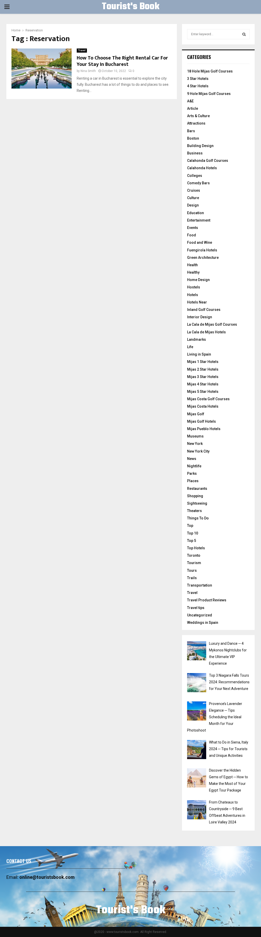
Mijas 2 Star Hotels (202, 369)
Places (193, 481)
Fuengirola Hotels (202, 250)
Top (190, 526)
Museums (195, 436)
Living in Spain (199, 354)
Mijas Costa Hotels (202, 406)
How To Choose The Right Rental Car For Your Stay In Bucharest (122, 61)
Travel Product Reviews (206, 600)
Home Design (198, 280)
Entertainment (198, 220)
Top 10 (192, 533)
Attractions (196, 123)
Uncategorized (199, 615)
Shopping (195, 496)
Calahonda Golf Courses (207, 161)
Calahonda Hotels (202, 168)
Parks (192, 473)
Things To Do (198, 518)
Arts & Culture (198, 116)
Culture (193, 198)
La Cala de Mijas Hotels (206, 332)
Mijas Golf (195, 414)
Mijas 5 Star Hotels (202, 392)
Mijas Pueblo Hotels (203, 429)
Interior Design (199, 317)
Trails (192, 578)
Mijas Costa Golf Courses (208, 399)
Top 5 (191, 541)
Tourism (194, 563)
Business (195, 153)
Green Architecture (203, 257)
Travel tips (195, 608)
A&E (190, 101)
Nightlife (194, 466)
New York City (198, 451)
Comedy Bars (198, 183)
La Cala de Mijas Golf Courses (212, 324)
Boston (193, 138)
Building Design (200, 146)
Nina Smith (88, 71)
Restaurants (197, 488)
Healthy (193, 272)
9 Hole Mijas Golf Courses (209, 94)
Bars (191, 131)
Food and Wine (199, 242)
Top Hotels (196, 548)
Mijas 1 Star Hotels (202, 362)
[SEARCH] (244, 34)
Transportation (199, 585)
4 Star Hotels (197, 86)
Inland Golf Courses (203, 310)
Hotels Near (197, 302)
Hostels (193, 287)
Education (195, 213)
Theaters (194, 511)
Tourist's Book (130, 7)
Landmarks (196, 339)
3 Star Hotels (197, 79)
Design (193, 205)
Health (192, 265)
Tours (192, 570)
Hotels (192, 295)
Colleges (194, 176)
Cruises (193, 190)
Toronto (193, 555)
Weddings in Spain (202, 622)
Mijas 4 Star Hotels (202, 384)
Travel (82, 50)
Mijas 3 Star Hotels (202, 377)
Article (192, 108)
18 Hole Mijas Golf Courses (210, 71)
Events (192, 228)
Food (191, 235)
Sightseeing (197, 503)
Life (190, 347)
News (191, 459)
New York (195, 444)
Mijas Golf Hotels (201, 421)
